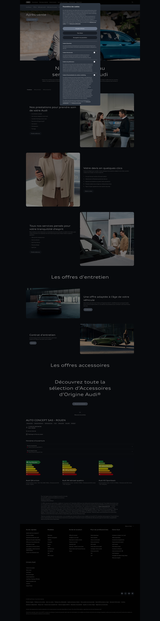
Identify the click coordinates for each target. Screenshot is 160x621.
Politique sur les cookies (76, 103)
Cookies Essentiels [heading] (67, 43)
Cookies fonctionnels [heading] (68, 52)
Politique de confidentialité (75, 23)
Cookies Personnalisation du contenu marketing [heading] (74, 75)
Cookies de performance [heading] (68, 61)
